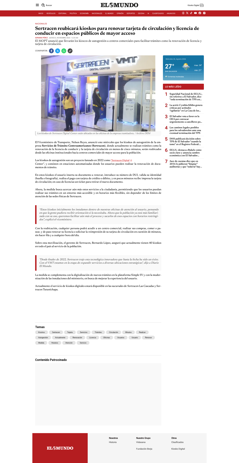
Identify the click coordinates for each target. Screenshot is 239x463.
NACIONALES (97, 13)
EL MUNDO (109, 13)
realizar (142, 332)
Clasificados (177, 442)
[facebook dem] (200, 13)
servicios (83, 332)
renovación (77, 338)
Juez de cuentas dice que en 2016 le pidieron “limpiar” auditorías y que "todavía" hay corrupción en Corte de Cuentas (185, 164)
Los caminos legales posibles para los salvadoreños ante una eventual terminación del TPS (185, 130)
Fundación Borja (144, 449)
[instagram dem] (205, 13)
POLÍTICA (73, 13)
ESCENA (141, 13)
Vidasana (141, 442)
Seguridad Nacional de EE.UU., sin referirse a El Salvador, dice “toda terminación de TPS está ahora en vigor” (186, 97)
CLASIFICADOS (158, 13)
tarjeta (70, 332)
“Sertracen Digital (120, 160)
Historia (113, 442)
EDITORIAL (63, 13)
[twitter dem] (187, 13)
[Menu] (37, 5)
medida (41, 343)
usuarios (120, 338)
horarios (54, 343)
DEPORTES (131, 13)
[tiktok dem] (191, 13)
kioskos (41, 332)
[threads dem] (183, 13)
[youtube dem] (195, 13)
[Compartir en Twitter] (57, 50)
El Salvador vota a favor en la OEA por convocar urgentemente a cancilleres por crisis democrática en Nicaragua (186, 119)
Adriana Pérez (41, 38)
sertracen (56, 332)
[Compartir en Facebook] (51, 50)
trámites (98, 332)
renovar (148, 338)
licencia (92, 338)
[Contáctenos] (144, 457)
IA (148, 13)
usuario (135, 338)
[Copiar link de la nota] (70, 50)
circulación (113, 332)
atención (68, 343)
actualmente (60, 338)
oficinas (106, 338)
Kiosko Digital (178, 449)
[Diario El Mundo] (119, 7)
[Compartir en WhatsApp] (63, 50)
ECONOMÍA (84, 13)
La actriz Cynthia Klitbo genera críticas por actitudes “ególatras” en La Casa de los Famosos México (186, 108)
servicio (83, 343)
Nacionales (41, 24)
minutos (128, 332)
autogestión (43, 338)
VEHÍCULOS (50, 13)
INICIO (40, 13)
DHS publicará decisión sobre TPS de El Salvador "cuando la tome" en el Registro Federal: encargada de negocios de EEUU (185, 142)
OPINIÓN (120, 13)
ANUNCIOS (171, 13)
